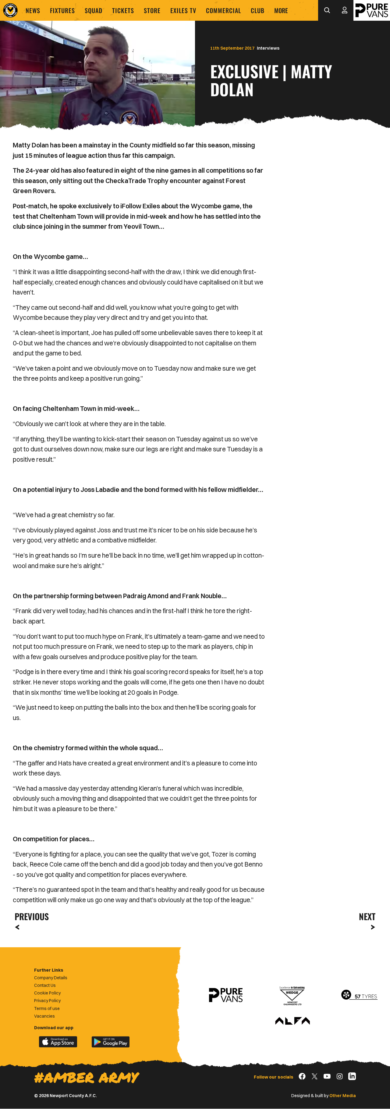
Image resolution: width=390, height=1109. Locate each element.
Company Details (50, 977)
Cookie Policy (47, 993)
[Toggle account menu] (344, 10)
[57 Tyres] (359, 995)
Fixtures (62, 10)
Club (257, 10)
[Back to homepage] (10, 10)
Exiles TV (183, 10)
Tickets (123, 10)
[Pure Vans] (371, 10)
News (33, 10)
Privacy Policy (47, 1000)
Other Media (342, 1095)
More (281, 10)
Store (152, 10)
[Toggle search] (327, 10)
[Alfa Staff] (292, 1021)
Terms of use (47, 1008)
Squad (93, 10)
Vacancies (44, 1016)
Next (367, 916)
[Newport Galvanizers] (292, 995)
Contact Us (45, 985)
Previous (30, 916)
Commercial (223, 10)
